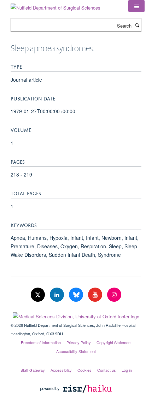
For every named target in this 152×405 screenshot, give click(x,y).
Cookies (84, 370)
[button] (136, 6)
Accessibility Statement (76, 351)
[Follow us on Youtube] (96, 294)
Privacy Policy (78, 342)
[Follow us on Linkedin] (57, 294)
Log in (127, 370)
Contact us (106, 370)
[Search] (137, 25)
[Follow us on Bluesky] (76, 294)
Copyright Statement (114, 342)
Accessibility (61, 370)
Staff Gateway (33, 370)
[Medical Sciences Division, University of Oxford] (76, 315)
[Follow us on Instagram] (114, 294)
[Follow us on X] (38, 294)
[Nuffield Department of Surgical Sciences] (55, 5)
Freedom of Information (41, 342)
